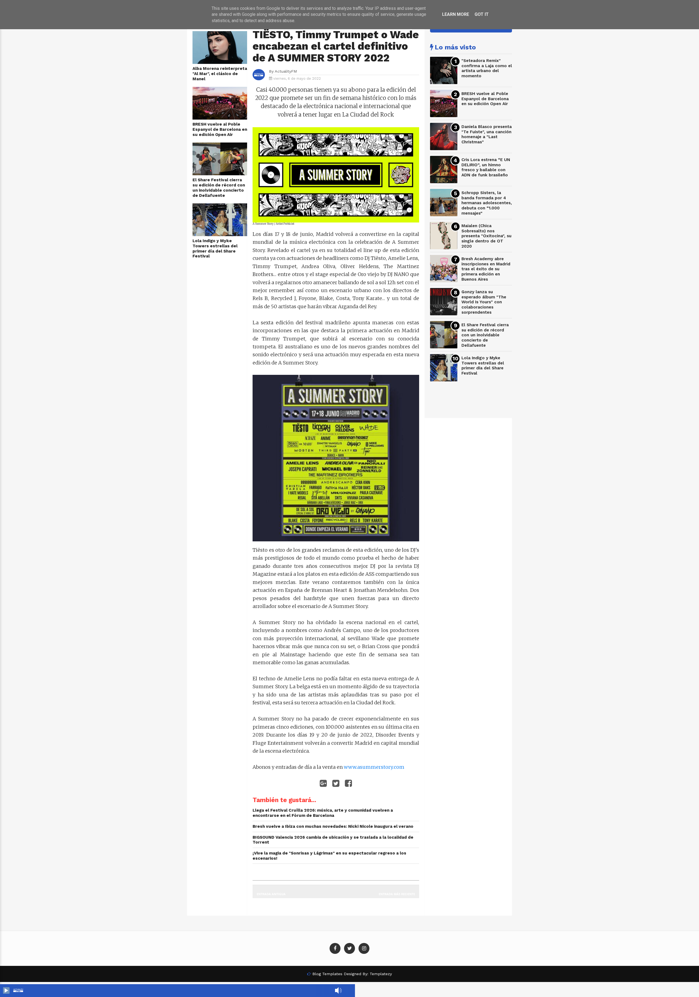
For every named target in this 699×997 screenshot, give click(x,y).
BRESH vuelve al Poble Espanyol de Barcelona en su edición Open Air (219, 129)
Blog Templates (327, 974)
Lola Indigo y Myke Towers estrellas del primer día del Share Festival (215, 248)
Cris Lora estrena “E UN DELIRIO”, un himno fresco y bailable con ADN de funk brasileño (485, 167)
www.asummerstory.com (374, 767)
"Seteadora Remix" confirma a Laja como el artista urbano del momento (486, 68)
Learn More (455, 14)
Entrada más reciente (397, 894)
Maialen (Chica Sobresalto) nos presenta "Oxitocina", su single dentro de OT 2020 (486, 236)
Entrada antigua (271, 894)
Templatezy (381, 974)
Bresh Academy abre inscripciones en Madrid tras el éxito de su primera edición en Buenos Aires (485, 269)
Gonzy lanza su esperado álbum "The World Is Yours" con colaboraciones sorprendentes (483, 302)
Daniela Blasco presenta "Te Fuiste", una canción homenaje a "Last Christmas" (486, 134)
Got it (482, 14)
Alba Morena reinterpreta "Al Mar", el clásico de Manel (219, 73)
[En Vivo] (6, 990)
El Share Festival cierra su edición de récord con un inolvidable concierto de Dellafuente (218, 187)
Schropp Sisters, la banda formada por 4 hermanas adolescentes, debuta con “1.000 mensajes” (486, 203)
